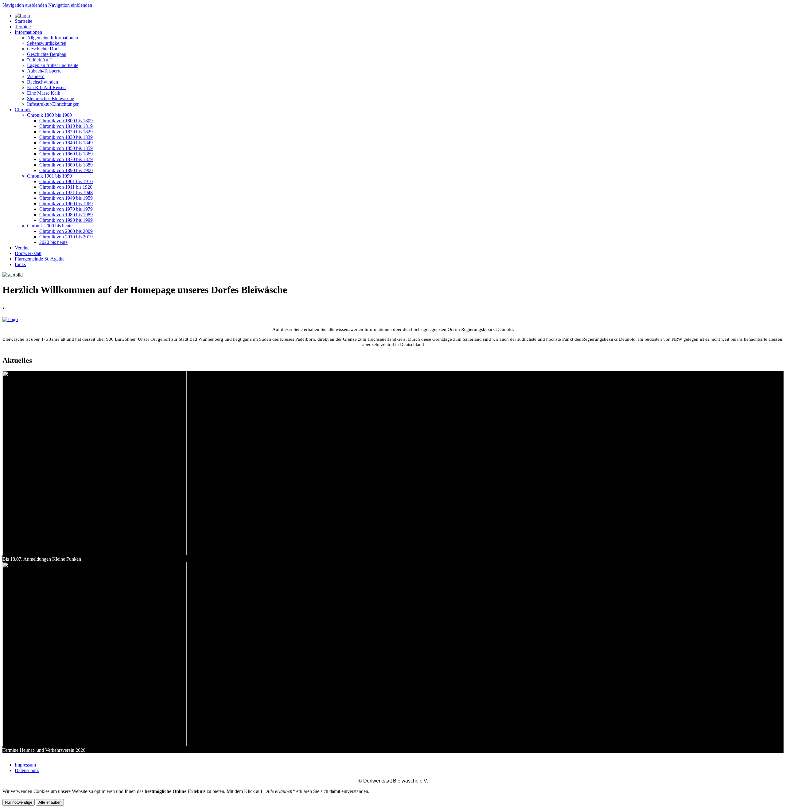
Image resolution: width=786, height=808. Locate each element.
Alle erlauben (49, 802)
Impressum (25, 764)
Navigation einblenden (70, 5)
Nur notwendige (18, 802)
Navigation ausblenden (24, 5)
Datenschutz (27, 770)
